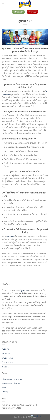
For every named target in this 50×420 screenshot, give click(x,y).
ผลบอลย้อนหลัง (8, 358)
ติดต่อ (4, 388)
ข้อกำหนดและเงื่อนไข (11, 383)
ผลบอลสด (6, 353)
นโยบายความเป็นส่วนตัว (12, 379)
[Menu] (3, 4)
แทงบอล (5, 367)
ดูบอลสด (24, 290)
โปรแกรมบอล (7, 362)
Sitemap (5, 392)
